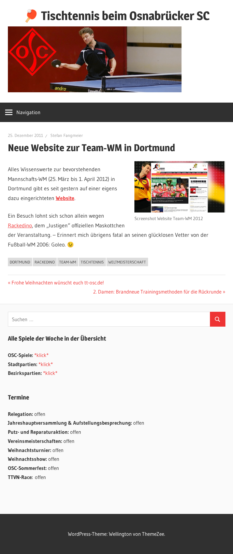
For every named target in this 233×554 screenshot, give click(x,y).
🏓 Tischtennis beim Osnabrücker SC (116, 15)
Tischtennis (92, 262)
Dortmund (20, 262)
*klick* (41, 355)
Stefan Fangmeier (66, 135)
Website (65, 198)
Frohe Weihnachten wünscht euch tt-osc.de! (57, 282)
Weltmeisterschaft (127, 262)
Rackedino (20, 225)
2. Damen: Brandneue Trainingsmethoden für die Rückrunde (157, 291)
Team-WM (67, 262)
